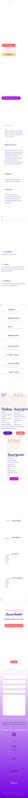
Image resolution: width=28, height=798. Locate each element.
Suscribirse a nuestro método (14, 625)
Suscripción (9, 54)
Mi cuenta (8, 45)
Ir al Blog (14, 662)
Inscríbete (7, 433)
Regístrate (9, 50)
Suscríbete (20, 433)
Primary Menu (25, 2)
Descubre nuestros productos (11, 98)
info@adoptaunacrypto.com (14, 761)
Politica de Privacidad (17, 794)
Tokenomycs (16, 793)
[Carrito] (2, 2)
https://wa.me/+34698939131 (14, 774)
